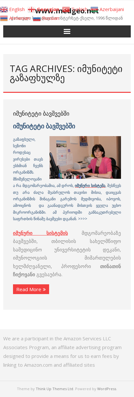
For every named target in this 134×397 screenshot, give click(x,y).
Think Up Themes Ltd (54, 388)
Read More (28, 289)
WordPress (106, 388)
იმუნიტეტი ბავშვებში (41, 113)
